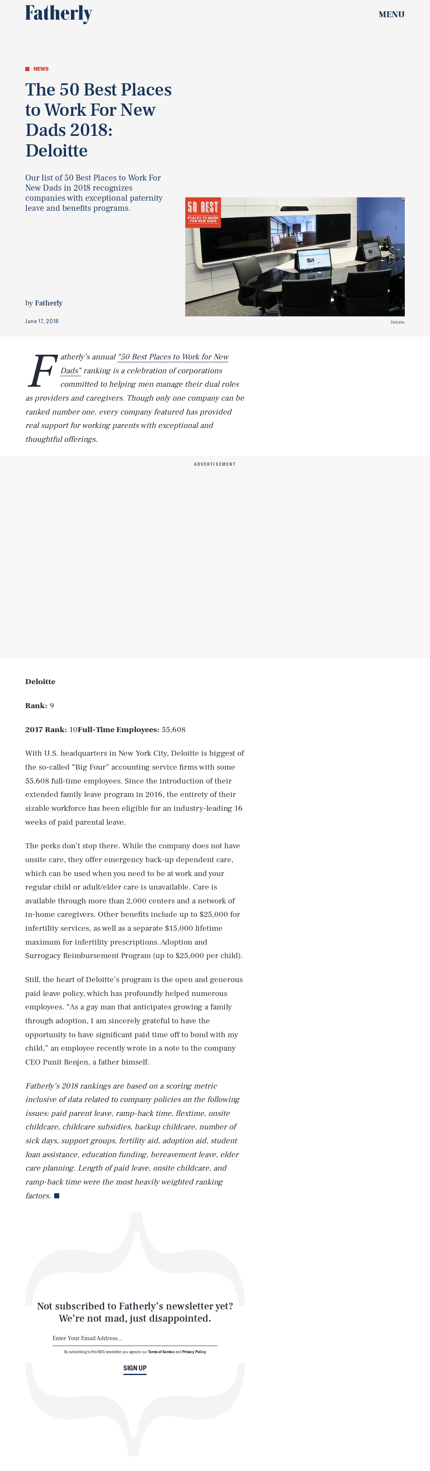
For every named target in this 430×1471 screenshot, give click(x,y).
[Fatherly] (58, 14)
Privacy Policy (194, 1351)
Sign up (135, 1368)
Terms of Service (161, 1351)
